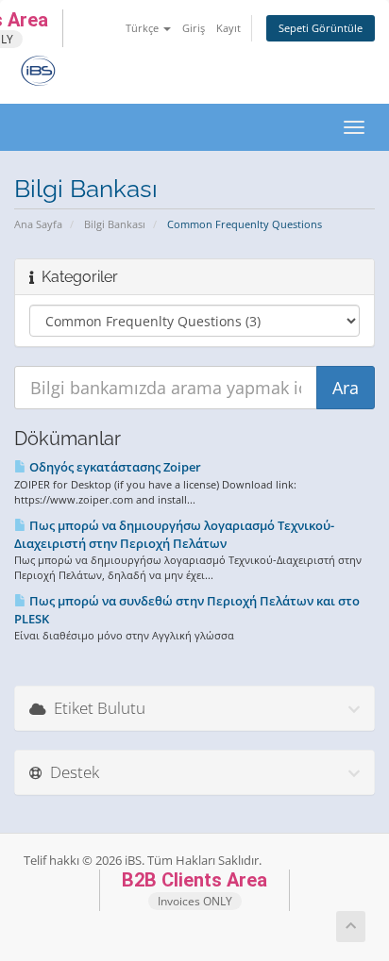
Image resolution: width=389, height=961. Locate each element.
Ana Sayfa (38, 224)
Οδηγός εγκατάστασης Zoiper (113, 466)
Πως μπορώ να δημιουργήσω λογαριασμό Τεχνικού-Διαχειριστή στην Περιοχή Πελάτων (174, 534)
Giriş (193, 28)
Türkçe (143, 28)
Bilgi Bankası (114, 224)
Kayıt (228, 28)
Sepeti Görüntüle (321, 28)
